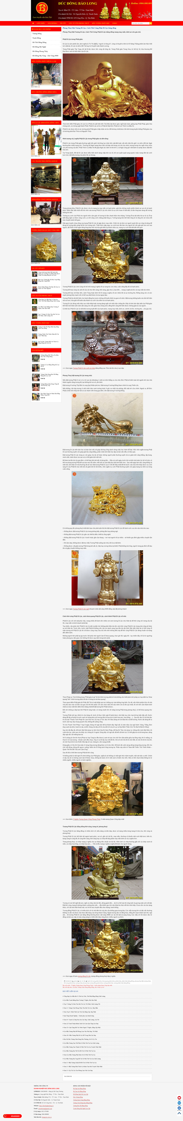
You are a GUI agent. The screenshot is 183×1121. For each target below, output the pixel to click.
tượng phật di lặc (108, 983)
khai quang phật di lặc (108, 981)
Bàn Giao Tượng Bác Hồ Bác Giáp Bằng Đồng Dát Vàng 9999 (49, 280)
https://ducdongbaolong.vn (46, 1105)
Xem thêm (34, 87)
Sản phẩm (52, 23)
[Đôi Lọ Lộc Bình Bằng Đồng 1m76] (46, 140)
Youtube (179, 1100)
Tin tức (63, 23)
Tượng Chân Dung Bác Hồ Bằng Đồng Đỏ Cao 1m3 (49, 375)
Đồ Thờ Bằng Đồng (39, 42)
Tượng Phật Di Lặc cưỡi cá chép (84, 368)
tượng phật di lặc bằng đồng (122, 983)
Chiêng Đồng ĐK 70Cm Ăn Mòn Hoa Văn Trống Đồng (50, 355)
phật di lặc (118, 981)
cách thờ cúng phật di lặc (95, 981)
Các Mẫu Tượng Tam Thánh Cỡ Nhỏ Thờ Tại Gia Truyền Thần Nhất (82, 1047)
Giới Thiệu (41, 23)
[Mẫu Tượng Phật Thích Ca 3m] (46, 74)
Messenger (179, 1110)
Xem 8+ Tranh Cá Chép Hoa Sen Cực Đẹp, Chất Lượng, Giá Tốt (81, 1019)
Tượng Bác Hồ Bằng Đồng (80, 1105)
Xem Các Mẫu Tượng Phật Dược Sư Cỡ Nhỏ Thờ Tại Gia (79, 1055)
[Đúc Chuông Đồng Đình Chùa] (46, 105)
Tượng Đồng (37, 33)
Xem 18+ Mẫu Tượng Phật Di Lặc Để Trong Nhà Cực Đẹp (79, 1035)
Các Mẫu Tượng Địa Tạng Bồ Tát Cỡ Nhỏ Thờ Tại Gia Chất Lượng (82, 1058)
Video (114, 23)
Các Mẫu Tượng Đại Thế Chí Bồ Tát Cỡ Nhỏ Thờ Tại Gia (79, 1051)
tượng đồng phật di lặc (96, 983)
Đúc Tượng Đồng (78, 1097)
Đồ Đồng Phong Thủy (40, 51)
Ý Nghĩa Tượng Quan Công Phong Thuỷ (86, 819)
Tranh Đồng (37, 38)
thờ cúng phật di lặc (69, 983)
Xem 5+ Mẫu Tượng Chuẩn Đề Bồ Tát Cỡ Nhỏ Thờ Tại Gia (79, 1062)
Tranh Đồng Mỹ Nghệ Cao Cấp (81, 1108)
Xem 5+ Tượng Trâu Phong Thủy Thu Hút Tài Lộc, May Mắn (80, 1008)
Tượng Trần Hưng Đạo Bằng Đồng (82, 1102)
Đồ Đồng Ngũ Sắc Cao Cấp (80, 1094)
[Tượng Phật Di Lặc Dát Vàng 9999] (46, 247)
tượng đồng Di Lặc (84, 976)
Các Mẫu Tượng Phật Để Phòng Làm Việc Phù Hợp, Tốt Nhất (80, 1031)
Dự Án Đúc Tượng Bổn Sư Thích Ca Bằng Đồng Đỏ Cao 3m (48, 342)
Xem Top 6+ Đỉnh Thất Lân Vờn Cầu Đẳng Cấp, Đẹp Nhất (79, 1012)
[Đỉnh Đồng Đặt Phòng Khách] (46, 212)
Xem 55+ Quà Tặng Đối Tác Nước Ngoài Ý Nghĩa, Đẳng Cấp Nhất (81, 1027)
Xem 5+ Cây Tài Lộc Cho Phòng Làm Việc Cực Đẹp (78, 1070)
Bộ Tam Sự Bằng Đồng (79, 1091)
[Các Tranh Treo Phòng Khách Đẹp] (46, 178)
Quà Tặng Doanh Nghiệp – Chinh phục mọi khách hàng (78, 1016)
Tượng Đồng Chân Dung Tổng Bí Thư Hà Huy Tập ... (50, 384)
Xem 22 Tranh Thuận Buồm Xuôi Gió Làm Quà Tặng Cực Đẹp (80, 1023)
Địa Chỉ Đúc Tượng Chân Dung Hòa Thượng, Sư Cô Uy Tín (80, 1039)
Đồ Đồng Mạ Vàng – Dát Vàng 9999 (45, 56)
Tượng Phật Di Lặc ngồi (81, 609)
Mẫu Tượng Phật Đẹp (100, 23)
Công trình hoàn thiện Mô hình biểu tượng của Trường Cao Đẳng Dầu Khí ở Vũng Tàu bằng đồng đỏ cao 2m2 (49, 274)
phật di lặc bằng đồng (128, 981)
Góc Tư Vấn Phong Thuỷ (79, 23)
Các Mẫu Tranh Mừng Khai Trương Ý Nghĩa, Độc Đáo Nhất (80, 1000)
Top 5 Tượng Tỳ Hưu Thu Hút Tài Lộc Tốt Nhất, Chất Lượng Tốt (81, 1004)
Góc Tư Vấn (82, 981)
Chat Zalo (179, 1105)
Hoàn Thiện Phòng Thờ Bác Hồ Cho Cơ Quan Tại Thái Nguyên (49, 287)
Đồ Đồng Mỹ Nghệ (39, 47)
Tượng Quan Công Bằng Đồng (81, 1100)
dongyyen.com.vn (47, 1117)
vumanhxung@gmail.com (45, 1108)
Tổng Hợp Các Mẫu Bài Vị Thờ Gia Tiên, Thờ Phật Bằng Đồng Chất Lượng (84, 996)
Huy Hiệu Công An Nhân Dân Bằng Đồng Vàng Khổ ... (50, 394)
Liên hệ (43, 359)
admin (75, 981)
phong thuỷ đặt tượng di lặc (143, 981)
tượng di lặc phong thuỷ (82, 983)
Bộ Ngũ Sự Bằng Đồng (79, 1088)
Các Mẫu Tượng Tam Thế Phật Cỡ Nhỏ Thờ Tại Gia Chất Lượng (81, 1043)
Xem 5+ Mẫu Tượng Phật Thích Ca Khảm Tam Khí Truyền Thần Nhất (82, 1066)
